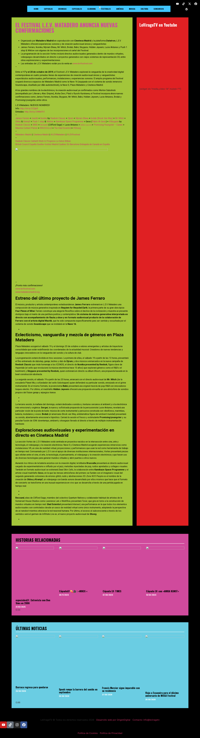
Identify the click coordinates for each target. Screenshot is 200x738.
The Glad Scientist (62, 128)
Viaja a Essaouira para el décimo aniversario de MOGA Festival (162, 694)
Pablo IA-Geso (99, 121)
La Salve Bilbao (63, 141)
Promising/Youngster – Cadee (108, 124)
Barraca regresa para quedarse (32, 687)
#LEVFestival (73, 134)
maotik (35, 118)
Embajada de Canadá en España (95, 144)
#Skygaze (114, 121)
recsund (44, 124)
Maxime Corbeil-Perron (26, 128)
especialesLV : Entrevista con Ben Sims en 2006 (33, 601)
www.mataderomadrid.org (27, 292)
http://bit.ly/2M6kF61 (35, 111)
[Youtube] (177, 4)
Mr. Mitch (119, 118)
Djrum (70, 118)
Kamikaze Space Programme (69, 121)
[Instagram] (17, 724)
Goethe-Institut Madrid (48, 144)
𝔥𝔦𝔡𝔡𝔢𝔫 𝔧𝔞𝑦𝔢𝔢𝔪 (86, 124)
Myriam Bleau (82, 118)
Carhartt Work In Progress (43, 141)
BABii (35, 124)
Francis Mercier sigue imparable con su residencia (121, 689)
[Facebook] (196, 4)
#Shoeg (77, 128)
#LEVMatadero (58, 134)
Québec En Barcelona (69, 144)
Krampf (26, 121)
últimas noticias (31, 628)
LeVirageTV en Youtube (158, 25)
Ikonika (43, 118)
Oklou (18, 121)
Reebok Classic (57, 118)
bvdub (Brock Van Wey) (102, 118)
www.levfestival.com (82, 63)
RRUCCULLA (46, 128)
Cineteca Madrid (41, 134)
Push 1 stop (38, 121)
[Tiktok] (183, 4)
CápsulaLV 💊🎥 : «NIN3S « (73, 591)
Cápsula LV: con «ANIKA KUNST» (162, 591)
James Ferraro (22, 118)
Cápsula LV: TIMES (112, 591)
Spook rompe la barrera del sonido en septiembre (78, 691)
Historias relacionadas (38, 540)
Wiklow (50, 121)
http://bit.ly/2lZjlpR (29, 108)
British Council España (25, 144)
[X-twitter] (189, 4)
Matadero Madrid (23, 134)
